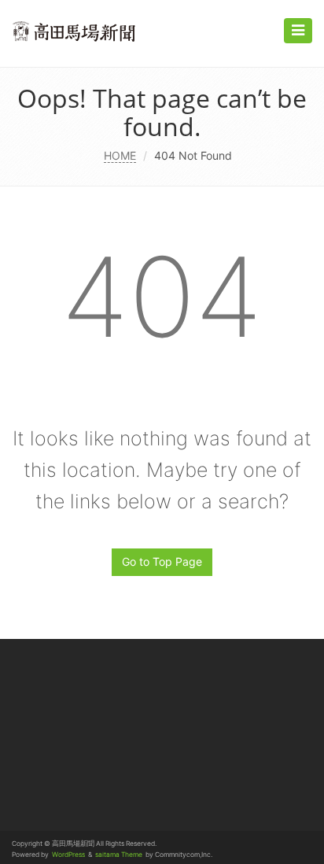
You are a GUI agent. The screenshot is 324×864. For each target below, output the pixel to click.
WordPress (68, 854)
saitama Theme (118, 854)
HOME (120, 155)
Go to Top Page (162, 561)
